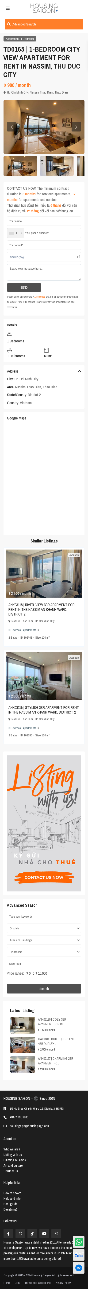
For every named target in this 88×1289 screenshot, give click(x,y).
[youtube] (44, 1233)
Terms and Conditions (37, 1283)
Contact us (11, 1171)
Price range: (15, 973)
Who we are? (12, 1149)
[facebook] (8, 1233)
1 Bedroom (27, 39)
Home (7, 1283)
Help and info (12, 1198)
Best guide (11, 1204)
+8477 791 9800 (19, 1117)
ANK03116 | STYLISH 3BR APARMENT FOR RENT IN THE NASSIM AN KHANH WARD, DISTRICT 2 (43, 710)
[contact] (78, 1268)
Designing (10, 1209)
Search (44, 989)
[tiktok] (32, 1233)
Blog (17, 1283)
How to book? (12, 1193)
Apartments (12, 39)
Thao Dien (61, 92)
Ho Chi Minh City (17, 92)
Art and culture (13, 1165)
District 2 (34, 394)
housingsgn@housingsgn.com (30, 1126)
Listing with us (13, 1155)
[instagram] (56, 1233)
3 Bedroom (15, 630)
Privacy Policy (63, 1283)
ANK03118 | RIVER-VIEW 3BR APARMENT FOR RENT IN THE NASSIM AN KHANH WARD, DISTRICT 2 (41, 609)
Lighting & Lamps (15, 1160)
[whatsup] (20, 1233)
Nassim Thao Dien (41, 92)
